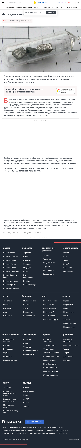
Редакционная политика (53, 427)
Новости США (48, 304)
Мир (44, 296)
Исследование (29, 316)
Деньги (46, 255)
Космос (6, 304)
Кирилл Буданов (49, 360)
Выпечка (26, 388)
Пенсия (5, 383)
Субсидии (27, 264)
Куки (39, 12)
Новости (6, 248)
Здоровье (27, 296)
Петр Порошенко (50, 364)
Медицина (27, 268)
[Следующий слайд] (79, 7)
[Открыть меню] (3, 2)
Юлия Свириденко (50, 375)
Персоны (46, 335)
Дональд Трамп (49, 345)
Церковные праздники (67, 340)
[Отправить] (27, 2)
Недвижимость (49, 263)
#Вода (18, 233)
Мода (65, 308)
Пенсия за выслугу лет (10, 412)
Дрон (5, 312)
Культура (66, 316)
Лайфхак (66, 319)
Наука (5, 296)
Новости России (49, 308)
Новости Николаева (11, 288)
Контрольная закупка (53, 7)
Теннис (66, 260)
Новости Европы (50, 301)
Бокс (65, 256)
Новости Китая (49, 316)
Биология (7, 308)
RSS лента (63, 433)
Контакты (64, 430)
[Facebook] (58, 2)
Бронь (25, 343)
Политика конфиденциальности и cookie (25, 427)
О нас (4, 427)
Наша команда (7, 433)
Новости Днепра (9, 260)
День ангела (68, 356)
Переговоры (8, 349)
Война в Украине (10, 335)
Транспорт (47, 259)
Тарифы (46, 266)
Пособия (26, 281)
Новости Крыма (9, 285)
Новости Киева (9, 253)
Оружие (6, 353)
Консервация (28, 391)
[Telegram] (65, 2)
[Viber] (62, 3)
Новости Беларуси (50, 319)
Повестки (27, 339)
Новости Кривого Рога (10, 276)
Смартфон (7, 316)
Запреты (66, 353)
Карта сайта (21, 433)
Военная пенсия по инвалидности (10, 400)
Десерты (26, 399)
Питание (26, 304)
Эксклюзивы (72, 7)
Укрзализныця (48, 274)
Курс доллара (48, 270)
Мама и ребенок (29, 301)
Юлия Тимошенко (50, 368)
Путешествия (68, 312)
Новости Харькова (10, 256)
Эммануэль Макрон (51, 353)
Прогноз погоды (29, 285)
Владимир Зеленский (47, 340)
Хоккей (66, 264)
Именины (67, 360)
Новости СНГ (48, 312)
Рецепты (26, 383)
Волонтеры (7, 356)
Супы (25, 395)
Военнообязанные (30, 351)
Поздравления (69, 327)
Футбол (66, 253)
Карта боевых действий (8, 340)
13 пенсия (7, 388)
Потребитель (68, 304)
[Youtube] (69, 2)
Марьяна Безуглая (50, 371)
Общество (27, 248)
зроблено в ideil (73, 439)
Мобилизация (29, 335)
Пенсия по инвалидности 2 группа (9, 393)
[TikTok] (78, 2)
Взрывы (6, 345)
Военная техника (10, 360)
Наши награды (52, 430)
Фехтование (68, 271)
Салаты (26, 403)
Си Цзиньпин (48, 349)
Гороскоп (67, 301)
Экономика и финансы (48, 249)
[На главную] (40, 2)
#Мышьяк (37, 233)
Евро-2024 (67, 268)
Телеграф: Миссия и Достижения (42, 433)
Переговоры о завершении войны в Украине (21, 7)
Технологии (7, 301)
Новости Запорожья (11, 271)
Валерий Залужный (51, 356)
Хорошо (51, 12)
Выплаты (27, 260)
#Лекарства (27, 233)
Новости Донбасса (10, 281)
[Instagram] (75, 2)
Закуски (26, 406)
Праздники (67, 335)
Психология (28, 312)
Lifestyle (66, 296)
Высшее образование (28, 276)
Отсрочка (27, 347)
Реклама (39, 430)
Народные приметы (71, 345)
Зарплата (27, 253)
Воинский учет (28, 354)
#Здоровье (11, 233)
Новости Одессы (9, 264)
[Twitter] (72, 2)
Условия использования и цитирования (17, 430)
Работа (26, 256)
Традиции (67, 349)
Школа (25, 271)
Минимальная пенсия (8, 406)
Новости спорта (70, 248)
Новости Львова (9, 268)
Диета (25, 308)
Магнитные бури (69, 323)
